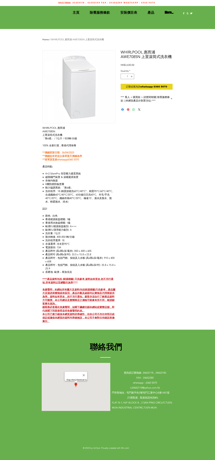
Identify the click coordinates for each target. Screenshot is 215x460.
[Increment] (132, 76)
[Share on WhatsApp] (133, 109)
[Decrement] (123, 76)
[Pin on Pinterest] (128, 109)
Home (45, 39)
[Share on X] (139, 109)
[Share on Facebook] (122, 109)
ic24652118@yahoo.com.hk (145, 387)
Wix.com (125, 448)
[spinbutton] (127, 76)
